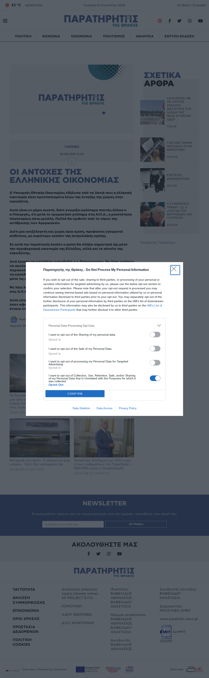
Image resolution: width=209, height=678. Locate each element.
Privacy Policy (128, 408)
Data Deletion (81, 408)
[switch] (155, 334)
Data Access (104, 408)
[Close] (175, 270)
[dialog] (104, 339)
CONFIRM (75, 393)
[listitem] (104, 325)
